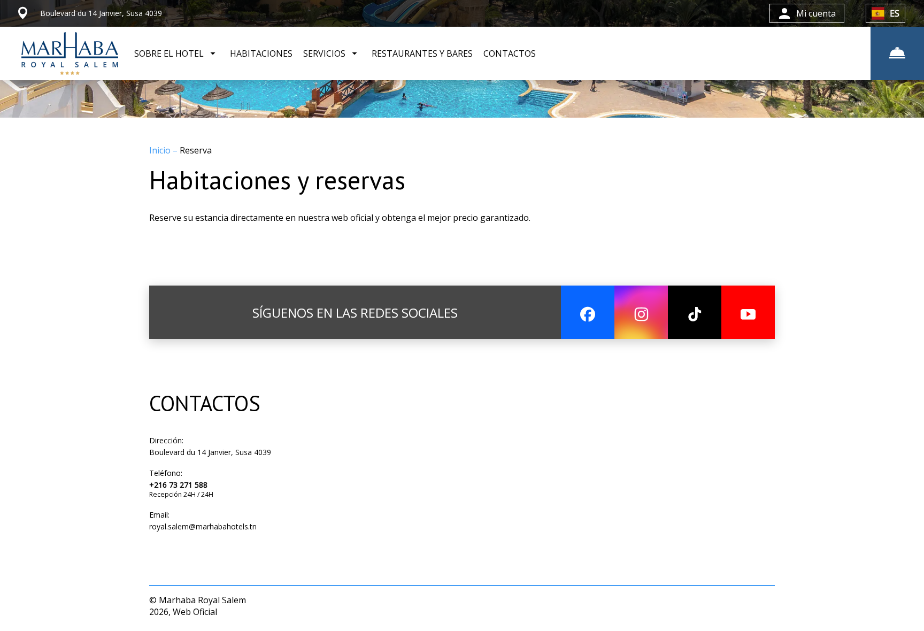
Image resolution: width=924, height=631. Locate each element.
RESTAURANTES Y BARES (422, 53)
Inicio (161, 150)
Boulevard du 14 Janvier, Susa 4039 (210, 452)
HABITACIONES (261, 53)
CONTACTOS (509, 53)
